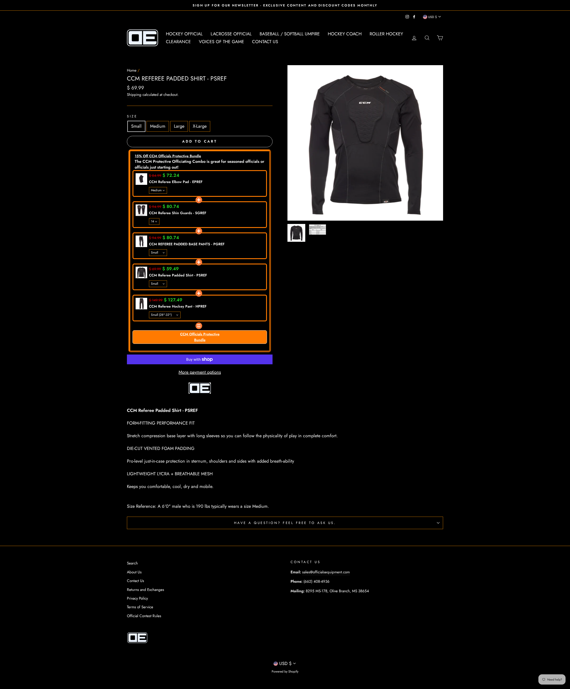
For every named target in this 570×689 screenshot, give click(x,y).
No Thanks (285, 392)
